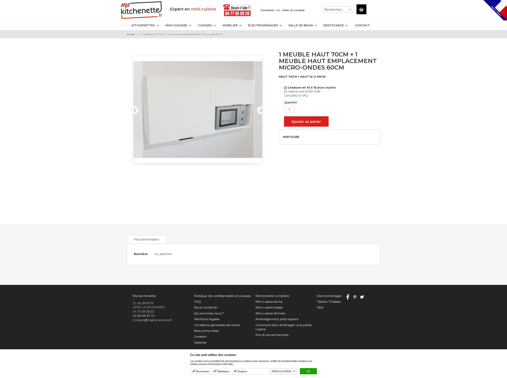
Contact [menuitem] (362, 25)
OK (308, 371)
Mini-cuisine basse (269, 307)
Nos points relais (206, 331)
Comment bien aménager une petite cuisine (283, 327)
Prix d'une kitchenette (272, 335)
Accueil (131, 34)
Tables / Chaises (329, 302)
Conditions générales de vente (217, 325)
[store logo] (141, 10)
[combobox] (338, 9)
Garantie (200, 342)
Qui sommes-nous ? (209, 313)
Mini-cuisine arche (269, 302)
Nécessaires (202, 371)
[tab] (146, 239)
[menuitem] (145, 25)
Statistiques (223, 371)
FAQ (197, 302)
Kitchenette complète (272, 296)
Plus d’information (146, 239)
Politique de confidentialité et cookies (222, 296)
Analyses (242, 371)
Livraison (200, 336)
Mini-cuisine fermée (270, 313)
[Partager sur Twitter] (310, 136)
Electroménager (329, 296)
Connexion (267, 10)
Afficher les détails (281, 371)
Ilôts (320, 307)
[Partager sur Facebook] (303, 136)
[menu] (253, 25)
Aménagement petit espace (277, 319)
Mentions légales (207, 319)
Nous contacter (206, 307)
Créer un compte (293, 10)
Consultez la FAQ (296, 95)
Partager (291, 137)
